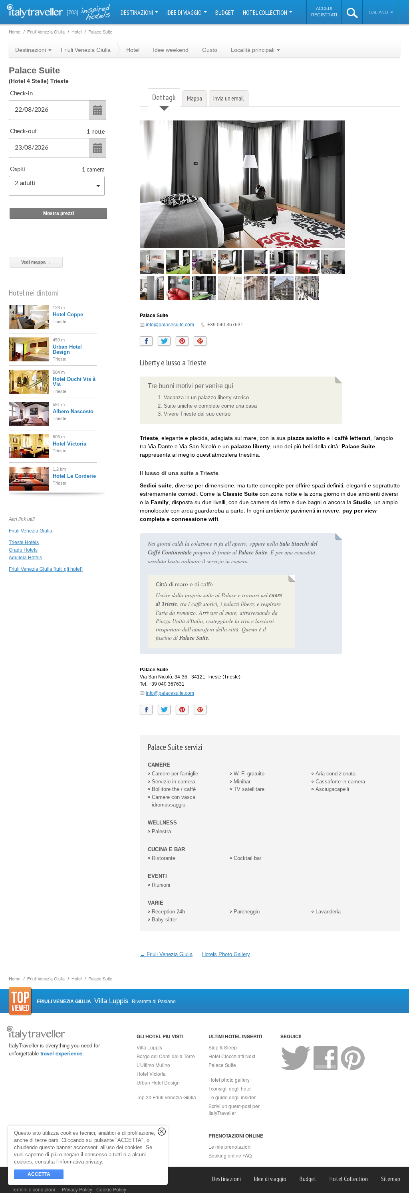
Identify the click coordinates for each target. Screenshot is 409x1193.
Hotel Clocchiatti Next (231, 1056)
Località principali (253, 50)
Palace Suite (222, 1064)
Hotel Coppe (68, 314)
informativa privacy (80, 1162)
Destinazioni (137, 12)
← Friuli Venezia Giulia (166, 954)
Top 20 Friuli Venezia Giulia (166, 1097)
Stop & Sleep (222, 1047)
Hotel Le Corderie (74, 476)
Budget (224, 12)
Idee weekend (171, 50)
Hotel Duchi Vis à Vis (74, 381)
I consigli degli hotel (230, 1088)
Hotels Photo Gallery (226, 954)
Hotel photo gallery (229, 1079)
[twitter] (164, 341)
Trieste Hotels (24, 542)
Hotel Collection (265, 12)
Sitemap (390, 1179)
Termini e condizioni (33, 1189)
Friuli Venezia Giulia (30, 531)
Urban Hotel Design (67, 349)
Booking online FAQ (230, 1155)
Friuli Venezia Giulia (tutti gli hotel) (46, 569)
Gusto (209, 50)
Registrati (324, 14)
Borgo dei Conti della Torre (166, 1056)
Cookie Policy (111, 1189)
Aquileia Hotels (25, 557)
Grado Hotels (23, 550)
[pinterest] (182, 341)
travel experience (61, 1053)
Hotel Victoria (69, 444)
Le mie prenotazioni (230, 1146)
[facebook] (146, 341)
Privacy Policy (77, 1189)
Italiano (379, 12)
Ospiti (17, 169)
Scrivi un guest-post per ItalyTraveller (234, 1109)
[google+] (200, 341)
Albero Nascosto (73, 411)
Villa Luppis (149, 1047)
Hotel (132, 50)
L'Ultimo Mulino (153, 1064)
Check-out (23, 131)
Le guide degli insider (232, 1097)
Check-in (21, 94)
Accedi (324, 8)
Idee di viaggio (185, 12)
